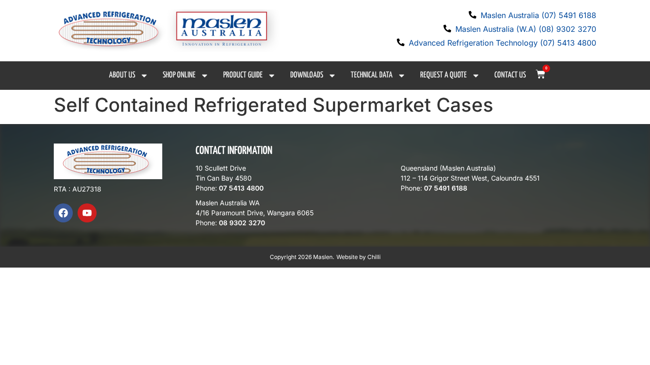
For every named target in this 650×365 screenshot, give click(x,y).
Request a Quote (443, 75)
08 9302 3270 (242, 223)
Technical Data (372, 75)
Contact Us (510, 75)
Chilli (374, 256)
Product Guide (243, 75)
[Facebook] (63, 212)
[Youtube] (87, 212)
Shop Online (179, 75)
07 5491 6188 (445, 188)
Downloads (306, 75)
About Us (122, 75)
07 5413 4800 (241, 188)
